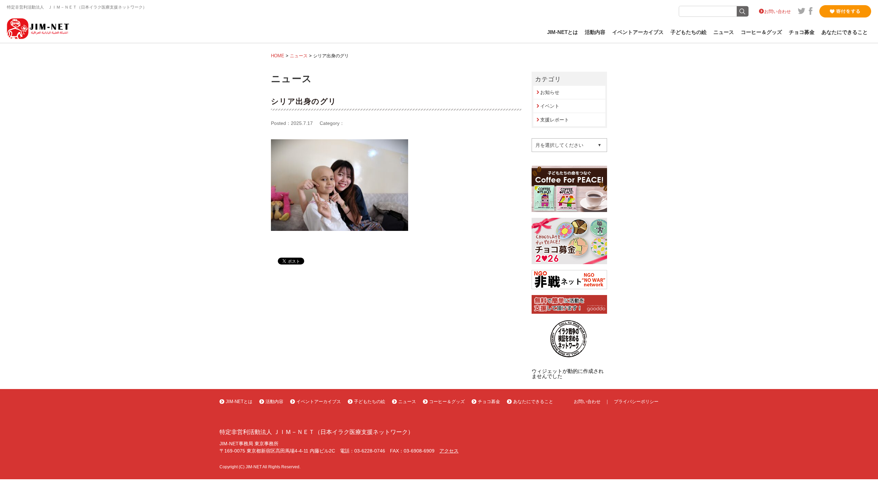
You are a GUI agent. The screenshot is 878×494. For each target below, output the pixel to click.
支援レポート (554, 119)
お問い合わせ (777, 11)
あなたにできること (844, 32)
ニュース (723, 32)
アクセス (449, 451)
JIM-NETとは (562, 32)
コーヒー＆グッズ (761, 32)
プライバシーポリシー (636, 401)
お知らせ (549, 92)
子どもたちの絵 (689, 32)
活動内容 (595, 32)
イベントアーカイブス (638, 32)
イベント (549, 106)
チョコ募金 (802, 32)
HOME (277, 55)
